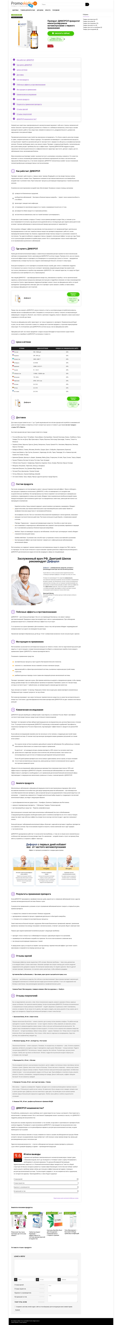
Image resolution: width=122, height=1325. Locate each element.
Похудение (55, 10)
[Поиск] (87, 4)
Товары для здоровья (17, 17)
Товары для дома (88, 21)
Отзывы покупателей (24, 114)
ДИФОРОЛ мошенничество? (27, 119)
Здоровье (15, 10)
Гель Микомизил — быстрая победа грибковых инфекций (72, 1231)
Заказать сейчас (62, 33)
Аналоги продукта (23, 99)
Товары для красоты (89, 25)
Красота (47, 10)
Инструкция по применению (26, 89)
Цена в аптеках (22, 70)
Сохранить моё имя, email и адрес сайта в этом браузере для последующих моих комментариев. (44, 1306)
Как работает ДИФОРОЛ (25, 60)
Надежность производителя (23, 1293)
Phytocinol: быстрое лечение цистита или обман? (18, 1233)
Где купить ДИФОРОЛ (24, 65)
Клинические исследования (26, 94)
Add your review (74, 1198)
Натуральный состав (21, 1297)
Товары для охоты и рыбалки (91, 27)
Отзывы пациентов (20, 1289)
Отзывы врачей (22, 109)
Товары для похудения (89, 29)
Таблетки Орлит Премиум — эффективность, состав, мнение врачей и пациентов (37, 1235)
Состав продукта (23, 80)
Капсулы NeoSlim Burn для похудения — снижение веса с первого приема (54, 1232)
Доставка (20, 75)
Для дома (40, 10)
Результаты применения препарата (29, 104)
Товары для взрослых (27, 10)
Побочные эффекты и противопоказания (31, 84)
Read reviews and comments (61, 1198)
